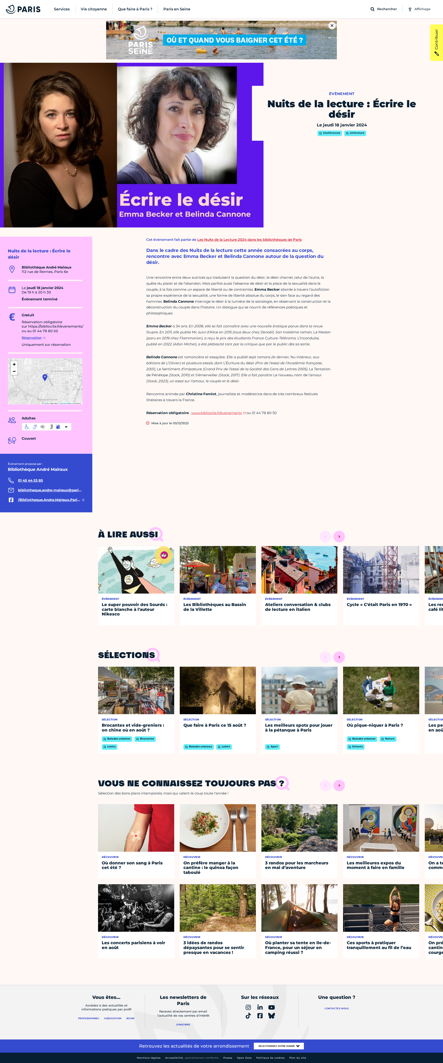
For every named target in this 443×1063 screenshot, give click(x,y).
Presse (227, 1057)
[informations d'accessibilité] (47, 427)
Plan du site (297, 1057)
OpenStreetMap (66, 403)
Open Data (244, 1057)
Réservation (32, 338)
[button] (44, 377)
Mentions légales (149, 1057)
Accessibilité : (192, 1057)
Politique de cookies (270, 1057)
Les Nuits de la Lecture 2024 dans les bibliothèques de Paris (249, 239)
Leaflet (46, 403)
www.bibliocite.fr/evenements (216, 413)
